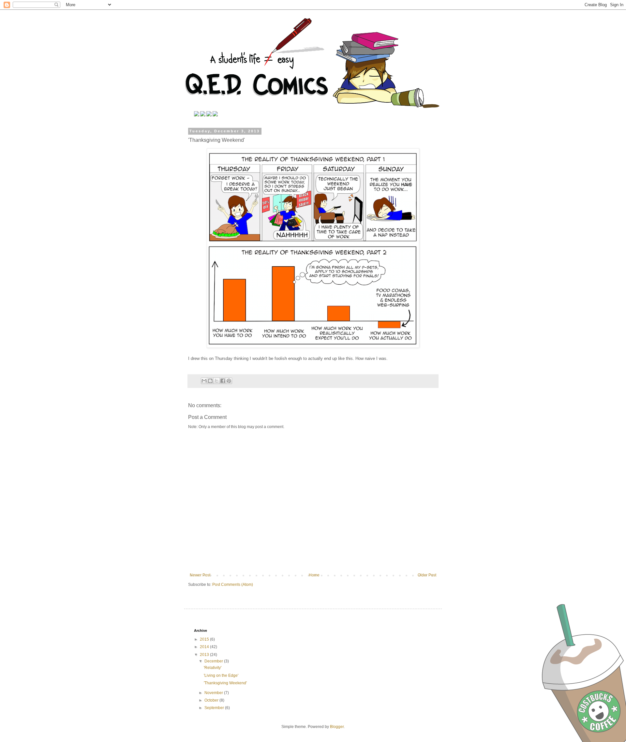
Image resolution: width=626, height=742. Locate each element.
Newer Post (200, 575)
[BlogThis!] (210, 381)
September (214, 707)
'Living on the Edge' (221, 675)
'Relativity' (212, 667)
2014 (205, 647)
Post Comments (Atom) (232, 584)
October (211, 700)
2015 (205, 639)
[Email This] (204, 381)
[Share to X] (216, 381)
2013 (205, 654)
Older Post (427, 575)
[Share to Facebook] (222, 381)
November (214, 692)
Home (314, 575)
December (214, 661)
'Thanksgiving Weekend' (225, 683)
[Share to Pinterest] (229, 381)
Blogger (337, 726)
